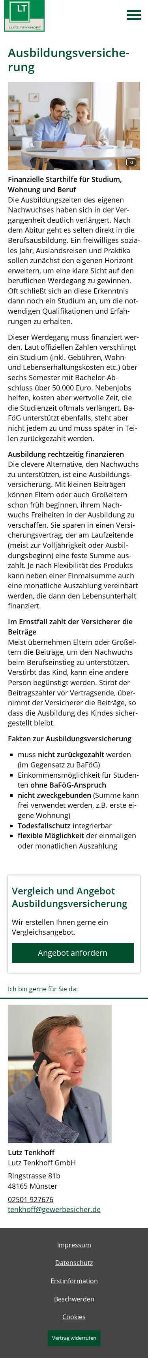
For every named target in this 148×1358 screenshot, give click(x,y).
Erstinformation (74, 1281)
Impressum (74, 1245)
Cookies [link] (74, 1317)
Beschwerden (74, 1299)
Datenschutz (74, 1262)
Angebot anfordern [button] (72, 952)
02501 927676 (30, 1199)
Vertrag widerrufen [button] (74, 1337)
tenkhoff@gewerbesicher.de (54, 1209)
